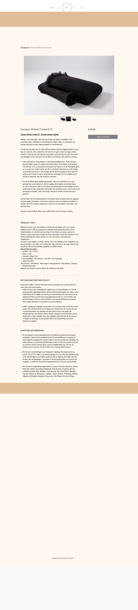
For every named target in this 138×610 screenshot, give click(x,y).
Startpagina (25, 48)
